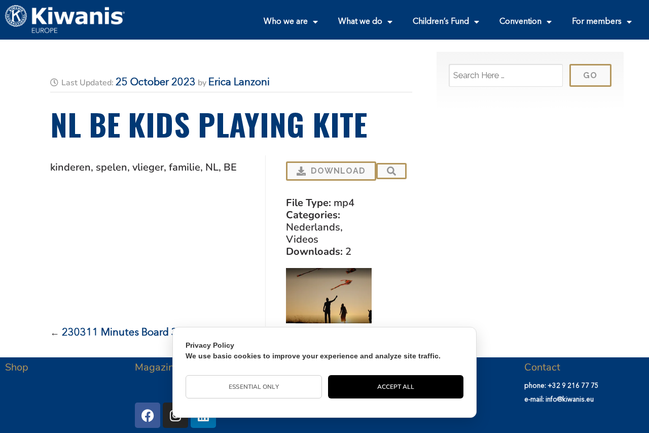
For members (597, 22)
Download (338, 171)
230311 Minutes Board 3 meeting (140, 333)
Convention (520, 22)
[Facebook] (147, 415)
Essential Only (253, 387)
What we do (360, 22)
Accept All (396, 387)
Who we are (286, 22)
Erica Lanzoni (239, 83)
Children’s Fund (441, 22)
